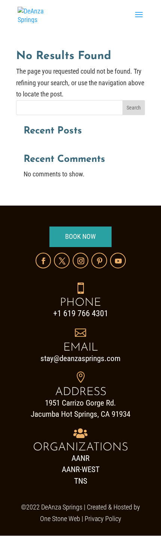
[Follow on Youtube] (118, 260)
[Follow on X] (62, 260)
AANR (80, 458)
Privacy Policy (103, 519)
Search (134, 108)
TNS (80, 481)
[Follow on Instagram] (80, 260)
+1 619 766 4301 (80, 313)
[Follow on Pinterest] (99, 260)
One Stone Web (60, 519)
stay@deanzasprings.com (80, 358)
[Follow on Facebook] (43, 260)
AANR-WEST (81, 469)
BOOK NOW (80, 236)
